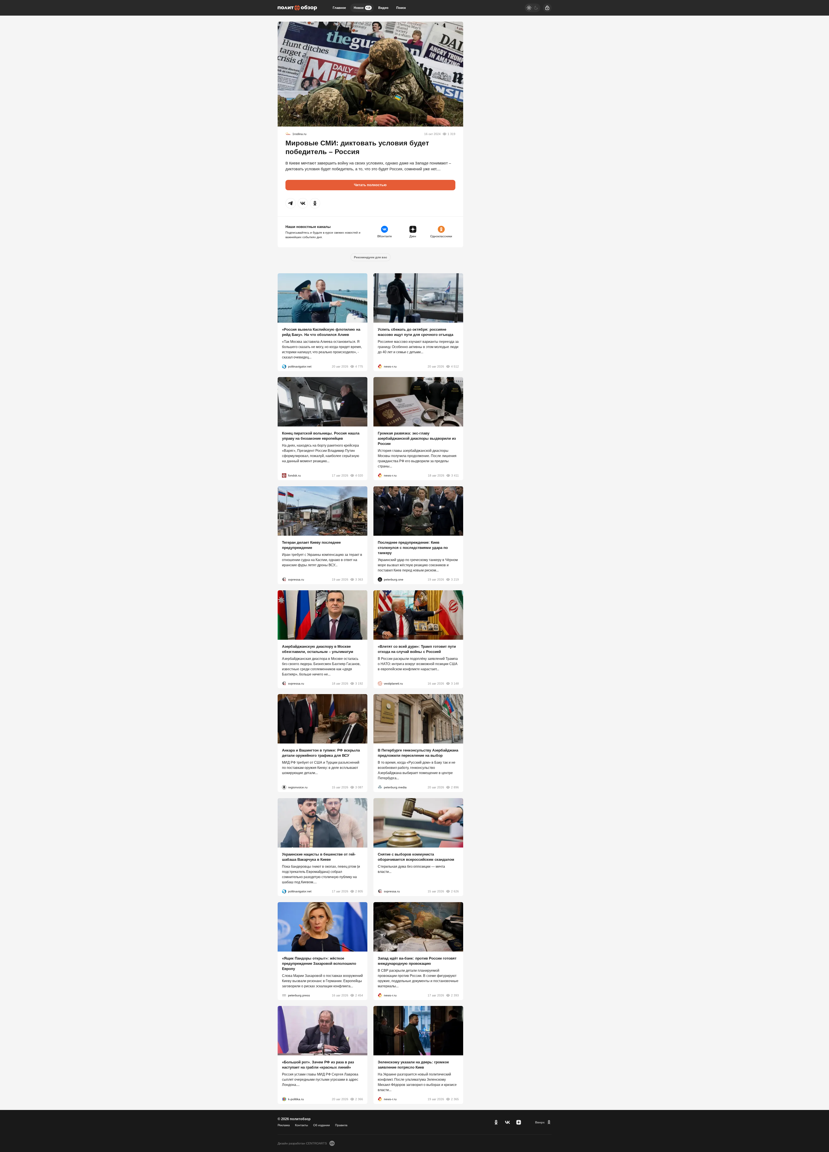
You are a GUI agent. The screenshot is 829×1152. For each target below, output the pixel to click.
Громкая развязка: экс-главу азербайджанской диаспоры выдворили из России (417, 438)
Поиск (401, 8)
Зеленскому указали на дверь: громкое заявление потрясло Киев (413, 1064)
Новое (362, 8)
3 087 (359, 787)
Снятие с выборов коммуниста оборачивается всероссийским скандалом (416, 857)
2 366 (359, 1099)
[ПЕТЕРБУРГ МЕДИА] (380, 787)
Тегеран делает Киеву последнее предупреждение (311, 545)
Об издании (321, 1125)
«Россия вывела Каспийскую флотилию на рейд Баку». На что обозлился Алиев (321, 332)
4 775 (359, 366)
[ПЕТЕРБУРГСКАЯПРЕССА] (284, 995)
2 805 (359, 891)
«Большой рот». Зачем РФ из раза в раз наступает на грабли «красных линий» (318, 1064)
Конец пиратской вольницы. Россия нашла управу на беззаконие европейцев (320, 436)
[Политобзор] (297, 7)
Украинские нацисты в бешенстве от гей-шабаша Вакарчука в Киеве (319, 857)
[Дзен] (518, 1122)
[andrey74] (288, 134)
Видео (383, 8)
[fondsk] (284, 475)
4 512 (455, 366)
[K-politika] (284, 1099)
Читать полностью (370, 185)
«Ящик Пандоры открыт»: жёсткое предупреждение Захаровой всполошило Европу (319, 963)
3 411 (455, 475)
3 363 (359, 579)
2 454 (359, 995)
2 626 (455, 891)
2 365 (455, 1099)
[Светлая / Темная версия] (532, 7)
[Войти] (547, 7)
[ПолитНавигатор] (284, 366)
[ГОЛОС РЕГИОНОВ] (284, 787)
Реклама (284, 1125)
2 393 (455, 995)
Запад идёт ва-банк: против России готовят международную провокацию (417, 960)
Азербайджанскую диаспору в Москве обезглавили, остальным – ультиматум (317, 649)
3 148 (455, 683)
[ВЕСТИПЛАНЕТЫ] (380, 683)
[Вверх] (543, 1122)
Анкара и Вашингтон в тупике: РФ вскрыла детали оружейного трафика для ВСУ (321, 753)
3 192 (359, 683)
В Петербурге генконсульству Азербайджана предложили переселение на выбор (418, 753)
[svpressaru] (284, 579)
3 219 (455, 579)
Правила (341, 1125)
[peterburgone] (380, 579)
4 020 (359, 475)
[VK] (507, 1122)
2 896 (455, 787)
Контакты (301, 1125)
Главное (339, 8)
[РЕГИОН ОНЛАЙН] (380, 366)
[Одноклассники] (496, 1122)
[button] (290, 203)
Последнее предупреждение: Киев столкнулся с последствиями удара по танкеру (413, 547)
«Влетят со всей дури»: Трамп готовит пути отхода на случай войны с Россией (417, 649)
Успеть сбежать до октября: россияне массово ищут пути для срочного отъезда (415, 332)
